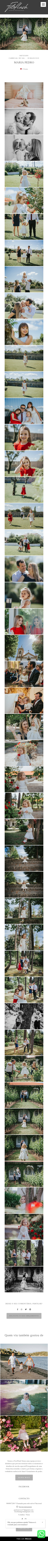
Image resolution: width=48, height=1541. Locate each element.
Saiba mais (24, 1477)
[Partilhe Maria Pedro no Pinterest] (30, 1309)
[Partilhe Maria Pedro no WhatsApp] (21, 1309)
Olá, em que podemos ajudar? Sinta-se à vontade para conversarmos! (21, 1523)
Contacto (24, 1528)
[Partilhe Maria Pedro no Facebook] (17, 1309)
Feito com (24, 1539)
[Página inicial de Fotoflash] (16, 7)
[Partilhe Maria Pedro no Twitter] (26, 1309)
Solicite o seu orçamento (24, 1316)
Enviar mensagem (25, 1507)
